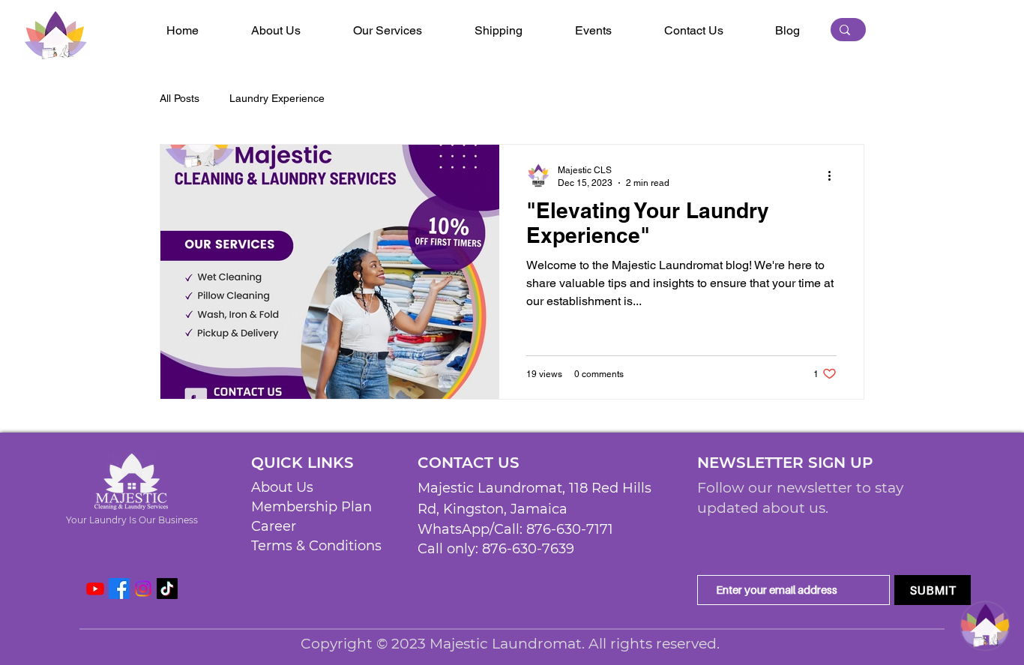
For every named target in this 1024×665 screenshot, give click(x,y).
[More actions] (834, 175)
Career (273, 526)
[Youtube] (95, 588)
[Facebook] (119, 588)
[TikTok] (167, 588)
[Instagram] (143, 588)
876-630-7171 (569, 529)
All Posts (179, 98)
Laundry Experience (277, 98)
